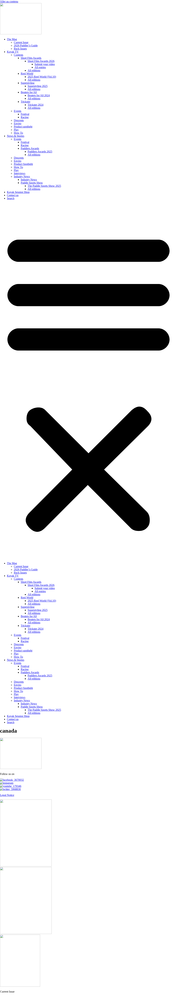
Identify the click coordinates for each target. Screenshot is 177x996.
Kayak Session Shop (18, 192)
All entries (40, 67)
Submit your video (45, 64)
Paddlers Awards (30, 148)
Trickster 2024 (35, 104)
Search (10, 198)
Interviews (19, 173)
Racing (25, 117)
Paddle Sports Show (32, 182)
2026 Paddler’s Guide (26, 45)
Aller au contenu (9, 1)
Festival (25, 114)
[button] (88, 381)
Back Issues (20, 48)
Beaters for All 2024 (39, 95)
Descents (19, 120)
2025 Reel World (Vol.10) (42, 76)
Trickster (25, 101)
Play (16, 129)
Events (17, 111)
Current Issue (21, 42)
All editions (34, 70)
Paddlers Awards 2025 (40, 151)
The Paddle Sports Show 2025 (44, 185)
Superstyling (27, 82)
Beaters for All (29, 92)
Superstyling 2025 (38, 86)
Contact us (12, 195)
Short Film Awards (31, 57)
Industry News (22, 176)
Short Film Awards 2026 (41, 61)
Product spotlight (23, 126)
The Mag (12, 39)
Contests (18, 54)
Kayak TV (13, 51)
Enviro (17, 123)
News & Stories (15, 135)
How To (18, 132)
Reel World (27, 73)
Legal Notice (7, 795)
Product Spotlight (23, 164)
